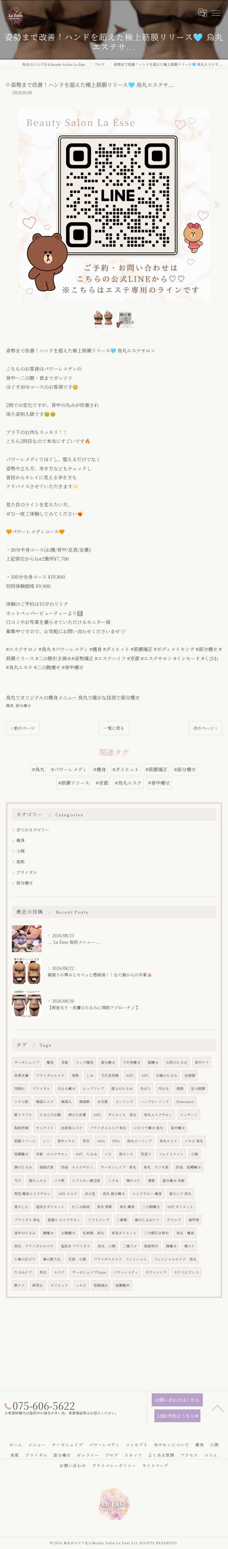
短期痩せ (21, 1154)
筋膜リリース (24, 1140)
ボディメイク (156, 1272)
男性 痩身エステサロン (32, 1193)
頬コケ (189, 1246)
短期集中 (122, 1285)
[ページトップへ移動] (218, 1408)
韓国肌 (84, 1101)
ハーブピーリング (155, 1101)
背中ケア (202, 1062)
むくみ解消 (81, 1206)
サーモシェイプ (26, 1062)
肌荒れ (37, 1285)
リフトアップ (98, 1219)
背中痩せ (178, 1127)
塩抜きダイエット (50, 1206)
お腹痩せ (68, 1232)
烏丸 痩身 (127, 1206)
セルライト (45, 1127)
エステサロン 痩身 (147, 1193)
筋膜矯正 (101, 1285)
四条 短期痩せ (188, 1167)
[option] (114, 204)
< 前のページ (23, 728)
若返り (146, 1154)
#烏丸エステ (128, 782)
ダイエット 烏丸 (122, 1114)
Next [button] (216, 204)
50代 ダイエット (180, 1206)
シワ (108, 1154)
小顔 (20, 851)
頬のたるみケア (146, 1219)
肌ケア (19, 1285)
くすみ (113, 1180)
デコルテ (174, 1219)
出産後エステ (72, 1127)
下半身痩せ (131, 1062)
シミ (46, 1140)
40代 (130, 1075)
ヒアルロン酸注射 (86, 1180)
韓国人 (66, 1101)
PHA (116, 1140)
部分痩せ (23, 705)
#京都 (102, 782)
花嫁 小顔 (77, 1259)
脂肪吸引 (151, 1246)
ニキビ (81, 1285)
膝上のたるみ (122, 1088)
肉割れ (19, 1088)
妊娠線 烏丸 (93, 1232)
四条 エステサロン (77, 1167)
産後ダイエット (124, 1232)
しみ (90, 1075)
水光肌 (102, 1101)
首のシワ (126, 1154)
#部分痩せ (185, 769)
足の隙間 (198, 1088)
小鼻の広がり (25, 1259)
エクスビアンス (186, 1272)
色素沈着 (21, 1075)
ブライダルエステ (50, 1075)
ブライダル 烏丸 (27, 1219)
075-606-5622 (61, 1408)
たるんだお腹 (50, 1114)
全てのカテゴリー (32, 830)
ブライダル (26, 872)
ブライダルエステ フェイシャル (120, 1259)
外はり (145, 1088)
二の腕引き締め (156, 1232)
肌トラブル (23, 1114)
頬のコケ (133, 1180)
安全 (86, 1140)
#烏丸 (38, 769)
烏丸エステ (168, 1140)
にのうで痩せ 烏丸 (148, 1127)
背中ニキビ (66, 1140)
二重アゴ (130, 1246)
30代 (144, 1075)
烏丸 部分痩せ (114, 1193)
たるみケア (23, 1272)
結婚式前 (46, 1167)
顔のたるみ (23, 1167)
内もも (163, 1088)
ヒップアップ (93, 1088)
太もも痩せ (66, 1088)
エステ (59, 1272)
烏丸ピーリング (139, 1140)
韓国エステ (45, 1101)
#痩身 (100, 769)
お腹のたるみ (166, 1075)
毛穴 (17, 1180)
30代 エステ (67, 1193)
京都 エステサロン (52, 1154)
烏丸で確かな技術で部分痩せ (109, 697)
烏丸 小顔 (106, 1246)
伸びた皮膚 (77, 1114)
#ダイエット (126, 769)
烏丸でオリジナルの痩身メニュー (41, 697)
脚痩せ (153, 1062)
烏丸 (43, 1272)
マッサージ (189, 1114)
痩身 (10, 705)
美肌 (20, 862)
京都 (64, 1062)
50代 (97, 1114)
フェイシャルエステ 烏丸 (175, 1259)
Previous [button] (12, 204)
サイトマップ (155, 1465)
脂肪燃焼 (21, 1127)
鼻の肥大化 (52, 1259)
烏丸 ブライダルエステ (33, 1246)
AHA (101, 1140)
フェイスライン (171, 1154)
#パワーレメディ (69, 769)
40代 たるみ (86, 1154)
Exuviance (185, 1101)
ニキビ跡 (21, 1101)
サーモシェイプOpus (89, 1272)
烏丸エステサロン (158, 1114)
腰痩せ (48, 1232)
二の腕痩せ (151, 1206)
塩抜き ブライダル (75, 1246)
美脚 (179, 1088)
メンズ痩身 (85, 1062)
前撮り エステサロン (64, 1219)
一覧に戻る (114, 728)
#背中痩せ (159, 782)
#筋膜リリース (73, 782)
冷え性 (90, 1193)
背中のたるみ (25, 1232)
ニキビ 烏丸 (194, 1140)
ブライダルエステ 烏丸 (108, 1127)
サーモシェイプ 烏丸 (118, 1167)
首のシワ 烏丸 (180, 1193)
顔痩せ (171, 1246)
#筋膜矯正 (156, 769)
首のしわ (21, 1206)
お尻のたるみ (176, 1062)
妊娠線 (190, 1075)
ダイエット (59, 1285)
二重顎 (121, 1219)
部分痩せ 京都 (173, 1180)
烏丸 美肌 (104, 1206)
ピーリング (124, 1101)
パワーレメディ (125, 1272)
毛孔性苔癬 (110, 1075)
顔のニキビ (38, 1180)
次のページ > (205, 728)
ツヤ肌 (59, 1180)
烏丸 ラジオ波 (156, 1167)
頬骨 (151, 1180)
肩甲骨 (194, 1219)
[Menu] (216, 12)
